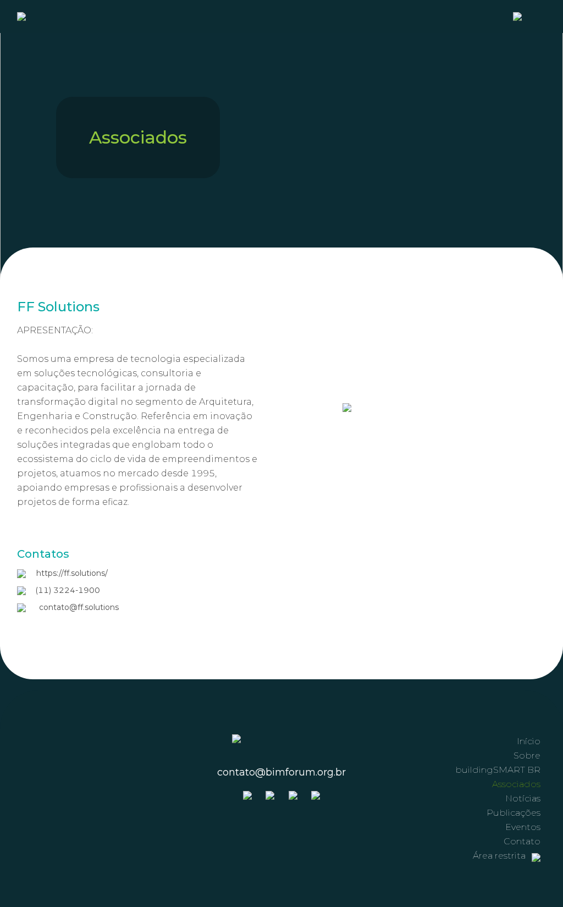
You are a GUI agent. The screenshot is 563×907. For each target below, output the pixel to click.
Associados (516, 784)
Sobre (527, 755)
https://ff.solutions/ (72, 573)
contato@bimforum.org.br (281, 772)
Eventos (522, 827)
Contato (522, 841)
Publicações (513, 812)
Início (528, 741)
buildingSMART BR (497, 770)
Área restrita (500, 855)
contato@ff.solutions (79, 607)
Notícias (522, 798)
